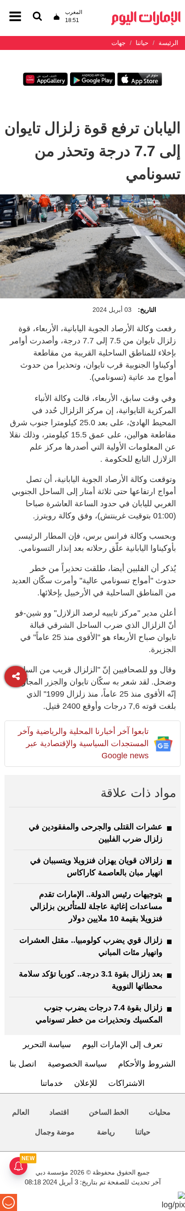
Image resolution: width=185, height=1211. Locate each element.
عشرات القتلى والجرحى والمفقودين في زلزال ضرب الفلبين (96, 832)
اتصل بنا (22, 1063)
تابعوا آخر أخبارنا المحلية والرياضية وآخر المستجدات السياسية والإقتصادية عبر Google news (83, 743)
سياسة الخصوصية (77, 1063)
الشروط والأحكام (147, 1063)
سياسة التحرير (47, 1044)
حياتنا (142, 1132)
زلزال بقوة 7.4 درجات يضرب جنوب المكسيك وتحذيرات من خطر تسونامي (99, 1013)
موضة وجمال (55, 1132)
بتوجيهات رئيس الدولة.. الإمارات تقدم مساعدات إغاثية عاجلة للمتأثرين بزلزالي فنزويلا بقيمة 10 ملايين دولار (96, 906)
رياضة (106, 1132)
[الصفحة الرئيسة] (146, 13)
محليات (160, 1112)
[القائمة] (37, 17)
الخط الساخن (108, 1112)
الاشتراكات (126, 1083)
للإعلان (85, 1083)
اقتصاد (59, 1112)
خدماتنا (51, 1083)
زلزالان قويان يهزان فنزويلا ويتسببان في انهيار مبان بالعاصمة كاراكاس (96, 866)
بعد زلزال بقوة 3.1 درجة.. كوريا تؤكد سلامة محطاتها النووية (91, 979)
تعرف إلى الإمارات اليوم (122, 1044)
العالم (20, 1112)
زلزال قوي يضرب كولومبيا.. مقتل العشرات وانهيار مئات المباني (91, 946)
